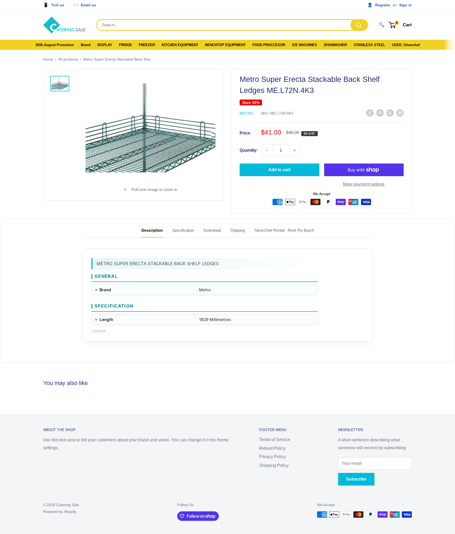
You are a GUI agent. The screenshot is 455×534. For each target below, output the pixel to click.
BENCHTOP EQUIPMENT (225, 45)
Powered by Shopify (59, 512)
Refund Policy (272, 448)
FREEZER (147, 45)
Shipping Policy (274, 465)
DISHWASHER (335, 45)
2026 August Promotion (55, 45)
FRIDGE (125, 45)
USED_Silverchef (406, 45)
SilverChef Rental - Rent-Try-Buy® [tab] (284, 230)
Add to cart (279, 169)
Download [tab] (212, 230)
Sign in (405, 5)
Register (382, 5)
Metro (246, 113)
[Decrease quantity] (266, 150)
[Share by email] (400, 113)
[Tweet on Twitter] (390, 113)
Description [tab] (152, 230)
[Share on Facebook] (370, 113)
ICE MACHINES (304, 45)
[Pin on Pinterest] (380, 113)
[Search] (358, 25)
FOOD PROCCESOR (269, 45)
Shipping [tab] (237, 230)
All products (68, 59)
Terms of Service (274, 439)
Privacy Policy (272, 456)
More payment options (363, 184)
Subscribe (356, 479)
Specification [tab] (183, 230)
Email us (88, 5)
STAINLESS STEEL (369, 45)
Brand (86, 45)
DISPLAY (104, 45)
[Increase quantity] (294, 150)
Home (48, 59)
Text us (57, 5)
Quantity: (249, 150)
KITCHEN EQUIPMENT (180, 45)
